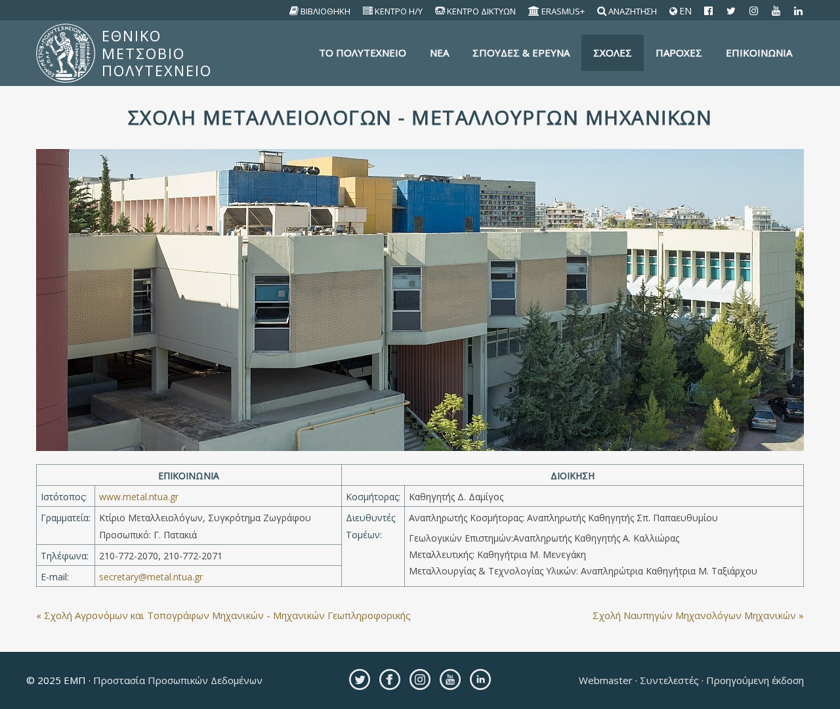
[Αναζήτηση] (602, 11)
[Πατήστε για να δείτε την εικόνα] (420, 298)
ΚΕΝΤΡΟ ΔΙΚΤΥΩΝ (481, 11)
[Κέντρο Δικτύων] (440, 11)
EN (684, 11)
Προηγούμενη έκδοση (754, 680)
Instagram (420, 679)
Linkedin (480, 679)
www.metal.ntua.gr (138, 496)
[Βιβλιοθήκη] (294, 11)
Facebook (389, 679)
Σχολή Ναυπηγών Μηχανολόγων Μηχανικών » (698, 615)
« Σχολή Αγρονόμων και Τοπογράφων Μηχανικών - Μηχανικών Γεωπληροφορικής (223, 615)
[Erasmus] (534, 11)
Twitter (359, 679)
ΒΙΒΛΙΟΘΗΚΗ (325, 11)
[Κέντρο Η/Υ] (368, 11)
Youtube (450, 679)
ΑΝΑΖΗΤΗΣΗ (632, 11)
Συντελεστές (669, 680)
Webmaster (607, 680)
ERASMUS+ (563, 11)
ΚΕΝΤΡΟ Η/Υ (399, 11)
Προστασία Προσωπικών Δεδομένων (176, 680)
